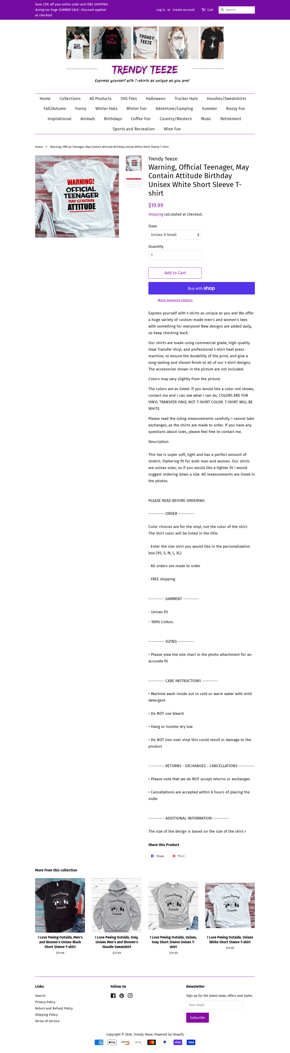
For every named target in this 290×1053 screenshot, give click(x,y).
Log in (161, 10)
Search (40, 996)
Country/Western (176, 118)
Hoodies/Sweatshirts (226, 98)
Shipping (155, 214)
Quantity (155, 246)
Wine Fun (172, 128)
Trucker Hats (186, 98)
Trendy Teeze (143, 1034)
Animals (87, 118)
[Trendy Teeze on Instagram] (130, 997)
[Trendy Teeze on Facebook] (113, 997)
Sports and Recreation (134, 128)
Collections (70, 98)
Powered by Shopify (169, 1034)
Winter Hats (106, 108)
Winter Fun (136, 108)
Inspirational (59, 118)
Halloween (156, 98)
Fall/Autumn (55, 108)
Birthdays (113, 118)
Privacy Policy (45, 1002)
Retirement (230, 118)
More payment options (175, 300)
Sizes (152, 226)
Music (206, 118)
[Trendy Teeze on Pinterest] (121, 997)
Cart (210, 10)
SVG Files (129, 98)
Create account (184, 10)
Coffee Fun (141, 118)
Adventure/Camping (174, 108)
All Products (100, 98)
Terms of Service (47, 1021)
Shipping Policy (46, 1015)
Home (45, 98)
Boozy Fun (235, 108)
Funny (80, 108)
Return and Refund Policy (54, 1008)
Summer (209, 108)
